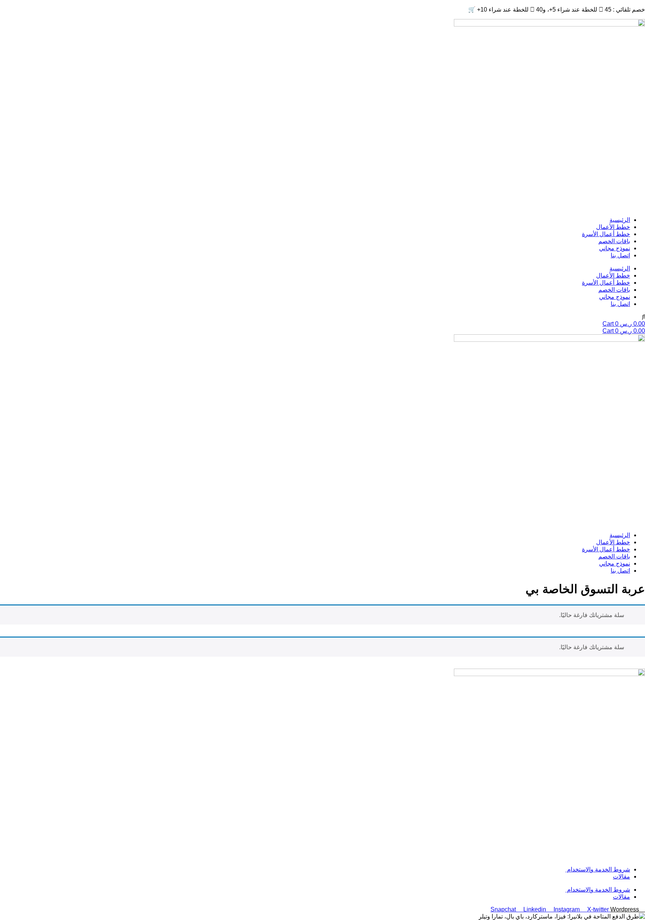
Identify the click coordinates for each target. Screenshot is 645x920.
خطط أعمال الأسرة (606, 234)
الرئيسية (620, 220)
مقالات (621, 876)
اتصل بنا (620, 255)
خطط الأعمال (613, 227)
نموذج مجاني (614, 248)
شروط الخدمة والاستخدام (597, 869)
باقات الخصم (614, 241)
